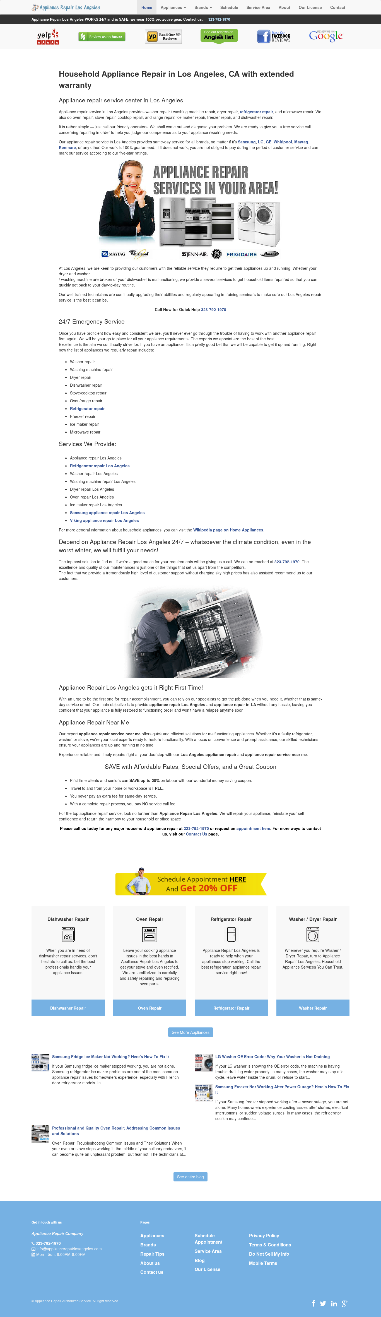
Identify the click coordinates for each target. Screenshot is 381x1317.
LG (261, 142)
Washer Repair (313, 1008)
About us (150, 1263)
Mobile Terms (263, 1263)
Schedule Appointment (208, 1238)
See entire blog (190, 1176)
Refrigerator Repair (231, 1008)
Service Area (258, 7)
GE (268, 142)
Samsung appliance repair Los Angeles (107, 512)
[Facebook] (313, 1303)
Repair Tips (152, 1254)
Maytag (301, 142)
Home (146, 7)
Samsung (247, 142)
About (284, 7)
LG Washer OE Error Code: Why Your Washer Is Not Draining (272, 1056)
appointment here (253, 828)
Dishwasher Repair (68, 1008)
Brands (148, 1244)
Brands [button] (201, 7)
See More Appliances (190, 1032)
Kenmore (67, 147)
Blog (200, 1260)
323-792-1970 (219, 19)
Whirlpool (283, 142)
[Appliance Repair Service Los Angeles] (65, 7)
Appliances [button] (172, 7)
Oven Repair (149, 1008)
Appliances (152, 1235)
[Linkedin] (334, 1303)
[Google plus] (345, 1303)
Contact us (151, 1272)
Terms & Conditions (270, 1244)
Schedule (229, 7)
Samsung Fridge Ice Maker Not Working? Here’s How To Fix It (110, 1056)
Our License (310, 7)
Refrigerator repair (87, 408)
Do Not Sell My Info (269, 1254)
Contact (337, 7)
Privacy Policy (264, 1235)
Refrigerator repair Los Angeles (100, 465)
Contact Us (196, 834)
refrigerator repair (256, 111)
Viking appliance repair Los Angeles (104, 520)
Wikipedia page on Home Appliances (228, 530)
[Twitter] (323, 1303)
